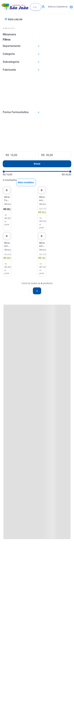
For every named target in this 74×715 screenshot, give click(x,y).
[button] (37, 46)
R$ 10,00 (7, 174)
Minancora (10, 28)
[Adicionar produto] (6, 190)
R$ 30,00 (66, 174)
